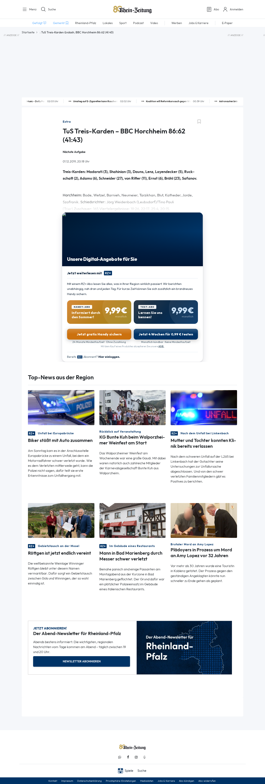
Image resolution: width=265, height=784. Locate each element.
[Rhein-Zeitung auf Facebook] (128, 757)
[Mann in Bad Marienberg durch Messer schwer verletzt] (132, 520)
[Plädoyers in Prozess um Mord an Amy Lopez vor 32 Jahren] (204, 520)
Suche (52, 9)
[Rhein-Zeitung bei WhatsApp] (120, 757)
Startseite (28, 32)
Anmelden (236, 9)
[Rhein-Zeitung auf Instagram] (136, 757)
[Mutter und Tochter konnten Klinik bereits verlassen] (204, 407)
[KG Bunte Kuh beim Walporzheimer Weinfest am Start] (132, 407)
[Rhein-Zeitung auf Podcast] (144, 757)
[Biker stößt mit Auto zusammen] (61, 407)
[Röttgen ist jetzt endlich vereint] (61, 520)
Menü (32, 9)
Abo (216, 9)
